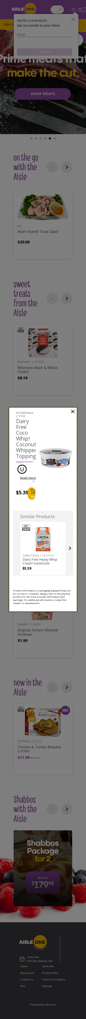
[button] (56, 458)
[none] (43, 548)
